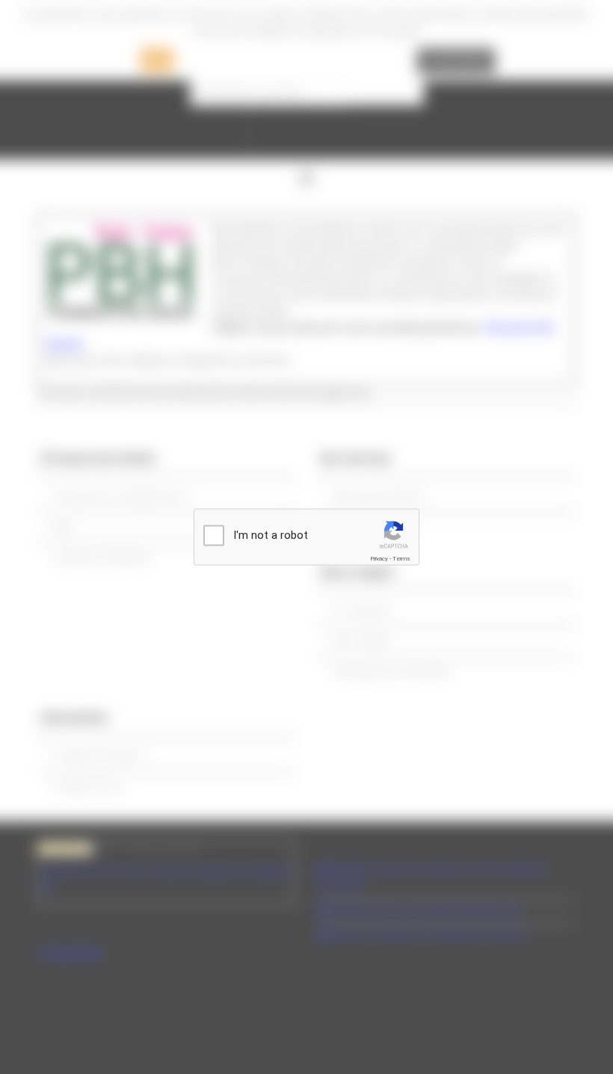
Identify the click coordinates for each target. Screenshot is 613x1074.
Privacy (379, 558)
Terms (401, 558)
